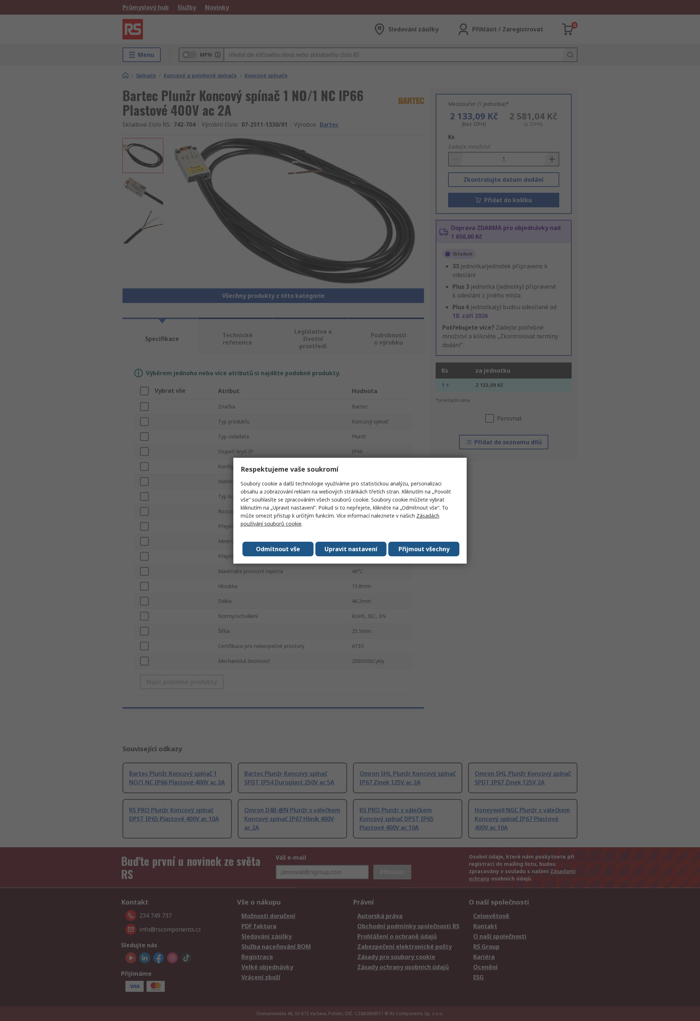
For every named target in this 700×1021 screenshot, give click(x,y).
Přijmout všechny (424, 549)
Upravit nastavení (350, 549)
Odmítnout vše (278, 549)
